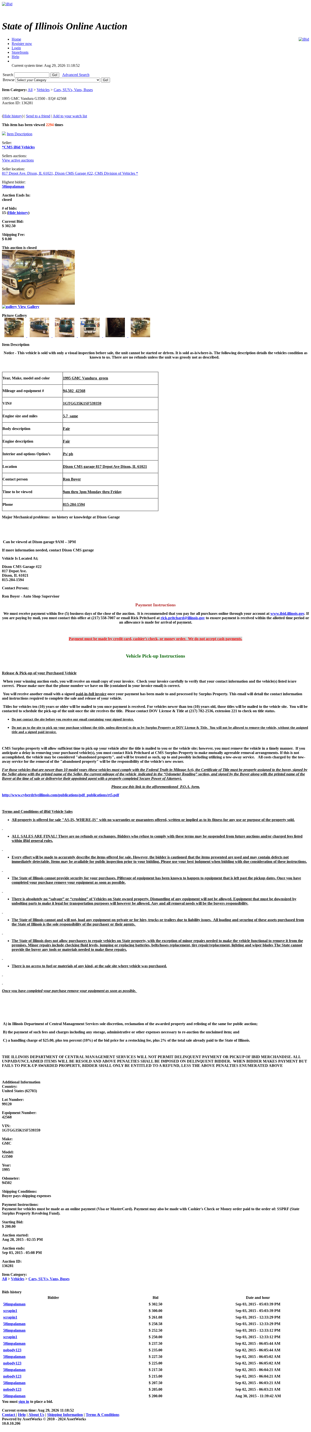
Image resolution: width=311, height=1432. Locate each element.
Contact (9, 1415)
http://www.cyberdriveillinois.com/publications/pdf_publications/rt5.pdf (60, 795)
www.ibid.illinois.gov (287, 613)
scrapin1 (10, 1311)
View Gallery (28, 307)
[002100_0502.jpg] (39, 336)
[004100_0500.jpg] (90, 336)
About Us (36, 1415)
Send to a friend (38, 116)
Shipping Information (65, 1415)
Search (8, 75)
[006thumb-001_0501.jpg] (140, 336)
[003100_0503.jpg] (65, 336)
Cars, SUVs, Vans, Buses (73, 90)
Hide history (12, 116)
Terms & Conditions (102, 1415)
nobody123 (12, 1350)
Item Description (19, 134)
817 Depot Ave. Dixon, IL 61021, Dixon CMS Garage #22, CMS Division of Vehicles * (70, 173)
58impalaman (13, 186)
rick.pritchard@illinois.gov (183, 618)
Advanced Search (75, 75)
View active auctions (18, 160)
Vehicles (43, 90)
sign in (23, 1401)
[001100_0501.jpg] (14, 336)
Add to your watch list (70, 116)
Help (22, 1415)
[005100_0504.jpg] (115, 336)
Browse (9, 80)
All (30, 90)
